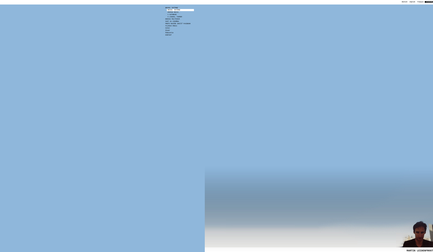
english (412, 2)
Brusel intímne (171, 8)
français (420, 2)
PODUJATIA (169, 33)
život (167, 30)
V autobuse (172, 14)
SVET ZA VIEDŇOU (172, 21)
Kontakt (168, 35)
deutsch (404, 2)
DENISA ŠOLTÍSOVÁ (172, 19)
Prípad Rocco (173, 12)
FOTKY (167, 28)
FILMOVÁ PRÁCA (171, 26)
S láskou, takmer (175, 17)
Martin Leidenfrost (420, 250)
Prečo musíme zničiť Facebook (178, 24)
